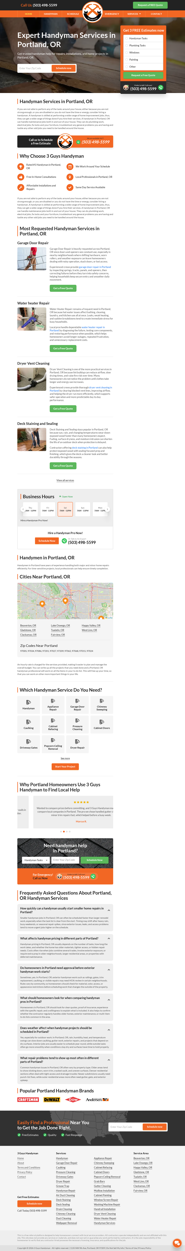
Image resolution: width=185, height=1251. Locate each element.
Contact (156, 13)
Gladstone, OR (28, 630)
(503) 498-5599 (95, 142)
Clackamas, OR (28, 634)
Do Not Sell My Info (115, 1248)
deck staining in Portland (85, 447)
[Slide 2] (64, 831)
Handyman (51, 13)
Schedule (73, 13)
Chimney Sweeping (104, 1162)
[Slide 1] (61, 831)
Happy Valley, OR (91, 625)
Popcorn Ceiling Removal (107, 1176)
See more (65, 758)
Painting (133, 59)
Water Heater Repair (105, 1218)
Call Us (39, 5)
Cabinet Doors (101, 1172)
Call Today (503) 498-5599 (32, 1210)
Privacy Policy (24, 1172)
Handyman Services (104, 1222)
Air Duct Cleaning (65, 1195)
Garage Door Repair (66, 1162)
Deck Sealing (63, 1204)
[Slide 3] (67, 831)
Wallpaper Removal (66, 1222)
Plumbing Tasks (137, 45)
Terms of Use (131, 1248)
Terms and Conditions (28, 1167)
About (20, 1162)
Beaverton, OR (28, 625)
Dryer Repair (63, 1181)
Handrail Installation (104, 1209)
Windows (134, 52)
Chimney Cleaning (65, 1213)
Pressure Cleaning (65, 1172)
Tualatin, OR (57, 630)
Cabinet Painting (103, 1195)
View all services (65, 480)
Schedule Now (47, 540)
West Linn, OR (89, 630)
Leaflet (109, 618)
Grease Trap (62, 1185)
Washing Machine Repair (107, 1204)
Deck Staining (63, 1199)
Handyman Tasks (138, 38)
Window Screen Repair (106, 1199)
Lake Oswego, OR (60, 625)
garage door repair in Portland (95, 266)
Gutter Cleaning (102, 1185)
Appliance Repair (103, 1158)
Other (132, 66)
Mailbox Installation (104, 1190)
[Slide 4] (70, 831)
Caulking (60, 1167)
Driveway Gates (64, 1176)
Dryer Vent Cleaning (105, 1213)
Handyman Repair (65, 1190)
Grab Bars (99, 1181)
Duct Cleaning (63, 1218)
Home (28, 13)
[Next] (107, 509)
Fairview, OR (58, 634)
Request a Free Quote (143, 75)
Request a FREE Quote (150, 4)
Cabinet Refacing (103, 1167)
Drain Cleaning (64, 1209)
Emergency (112, 13)
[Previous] (23, 509)
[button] (65, 600)
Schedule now (34, 1203)
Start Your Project (65, 766)
